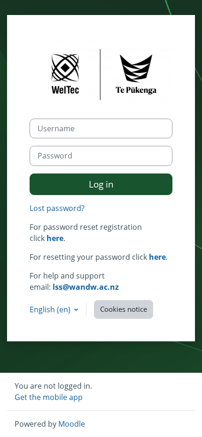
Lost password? (57, 208)
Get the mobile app (49, 397)
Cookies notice (123, 309)
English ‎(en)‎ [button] (51, 309)
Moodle (71, 424)
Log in (101, 184)
